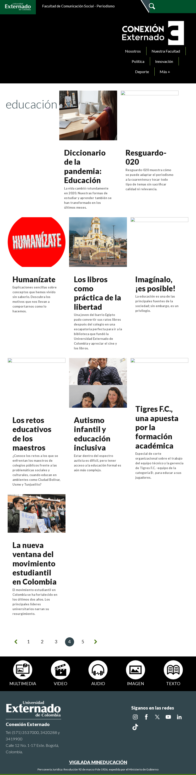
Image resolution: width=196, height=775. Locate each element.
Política (138, 61)
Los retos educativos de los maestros (31, 433)
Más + (165, 71)
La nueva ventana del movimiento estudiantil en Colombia (34, 563)
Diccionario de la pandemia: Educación (85, 166)
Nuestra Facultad (166, 51)
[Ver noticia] (88, 115)
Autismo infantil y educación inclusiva (92, 433)
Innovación (164, 61)
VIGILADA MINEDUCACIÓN (98, 762)
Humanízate (33, 279)
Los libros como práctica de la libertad (97, 293)
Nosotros (133, 51)
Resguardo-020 (146, 157)
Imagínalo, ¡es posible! (155, 284)
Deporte (142, 71)
